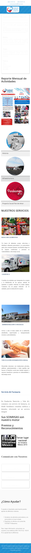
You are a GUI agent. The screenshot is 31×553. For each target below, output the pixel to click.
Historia (5, 153)
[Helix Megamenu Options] (30, 9)
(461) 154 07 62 (11, 2)
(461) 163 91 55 (21, 2)
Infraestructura (8, 178)
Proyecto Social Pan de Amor (13, 203)
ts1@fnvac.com (10, 477)
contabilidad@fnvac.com (13, 485)
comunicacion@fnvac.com (16, 4)
